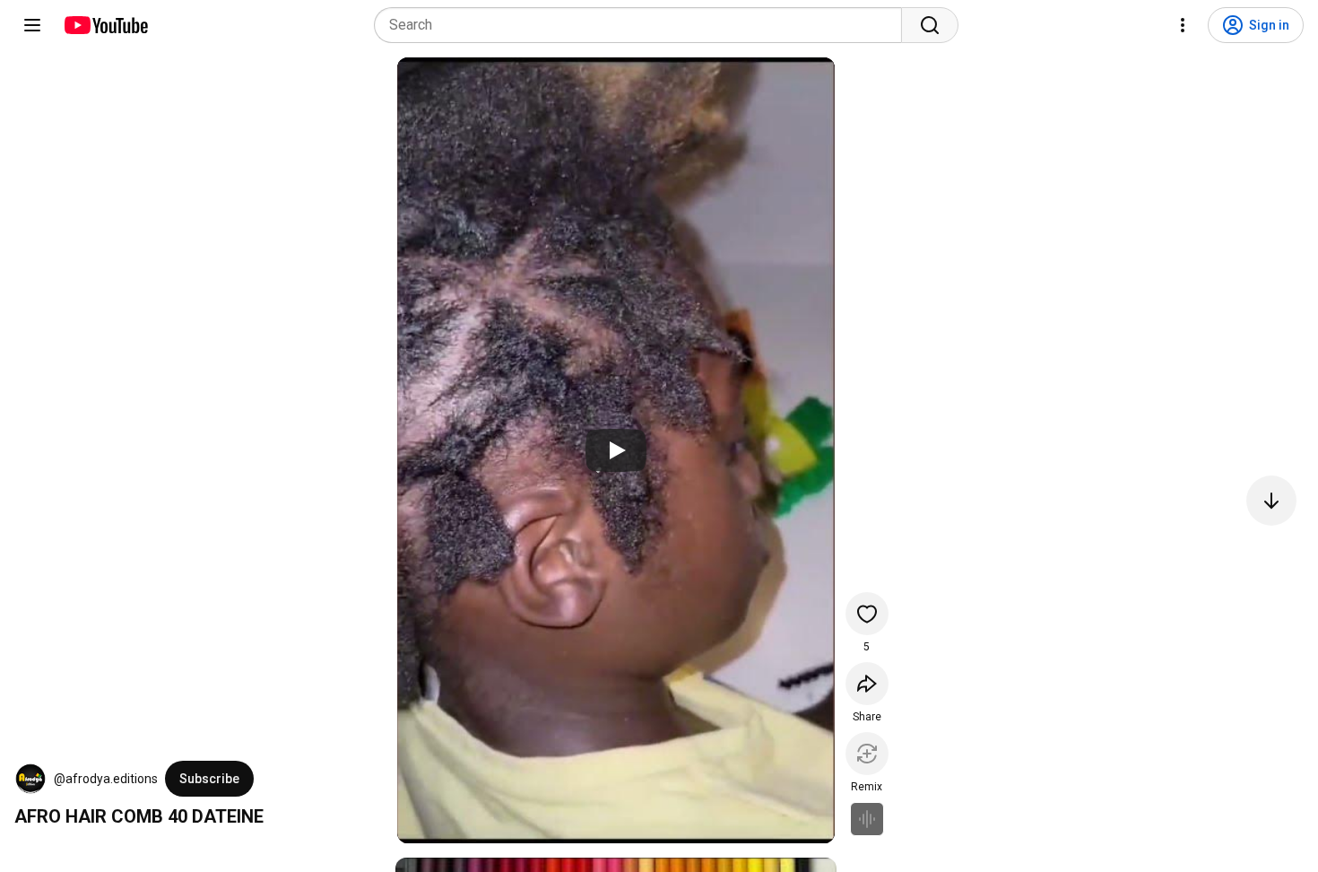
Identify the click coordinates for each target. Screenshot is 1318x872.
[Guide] (32, 25)
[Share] (867, 683)
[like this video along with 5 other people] (867, 613)
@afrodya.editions (106, 779)
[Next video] (1271, 500)
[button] (30, 779)
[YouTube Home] (105, 25)
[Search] (929, 25)
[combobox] (643, 25)
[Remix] (867, 753)
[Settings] (1182, 25)
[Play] (615, 450)
